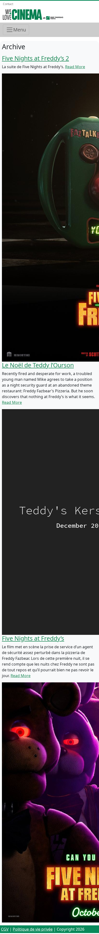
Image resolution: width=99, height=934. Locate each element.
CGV (5, 929)
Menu (19, 29)
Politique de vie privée (33, 929)
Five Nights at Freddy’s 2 (35, 58)
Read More (75, 66)
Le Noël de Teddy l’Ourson (38, 365)
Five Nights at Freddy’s (33, 638)
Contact (8, 4)
